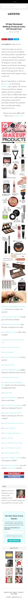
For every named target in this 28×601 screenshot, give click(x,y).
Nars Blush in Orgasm (10, 332)
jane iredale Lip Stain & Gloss (13, 443)
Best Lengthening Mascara (12, 433)
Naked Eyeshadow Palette (12, 453)
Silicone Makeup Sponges (12, 370)
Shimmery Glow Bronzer (11, 377)
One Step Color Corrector (11, 347)
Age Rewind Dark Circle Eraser (13, 423)
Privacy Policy (8, 592)
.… (24, 503)
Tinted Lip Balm (8, 352)
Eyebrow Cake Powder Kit (11, 357)
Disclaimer (14, 594)
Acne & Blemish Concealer (12, 448)
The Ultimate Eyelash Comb (12, 317)
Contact (21, 592)
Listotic (14, 14)
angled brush (11, 468)
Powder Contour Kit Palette (12, 413)
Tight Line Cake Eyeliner (12, 465)
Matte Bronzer (8, 438)
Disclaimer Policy (18, 116)
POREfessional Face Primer (12, 324)
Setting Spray (7, 393)
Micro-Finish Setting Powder (12, 405)
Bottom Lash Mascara (10, 398)
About (15, 592)
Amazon (6, 84)
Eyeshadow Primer (9, 365)
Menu (15, 2)
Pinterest (4, 86)
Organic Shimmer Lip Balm (12, 458)
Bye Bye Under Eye (10, 428)
